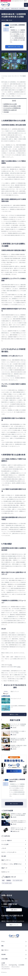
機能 (2, 945)
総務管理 (9, 880)
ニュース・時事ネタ (6, 840)
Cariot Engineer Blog (13, 964)
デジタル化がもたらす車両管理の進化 (12, 108)
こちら (6, 2)
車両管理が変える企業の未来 (10, 110)
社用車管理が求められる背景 (10, 104)
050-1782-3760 (10, 904)
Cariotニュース (15, 831)
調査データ (4, 868)
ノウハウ (10, 20)
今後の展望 (6, 112)
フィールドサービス (17, 880)
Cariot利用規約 (21, 964)
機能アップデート (6, 860)
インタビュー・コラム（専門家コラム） (11, 864)
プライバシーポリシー (15, 966)
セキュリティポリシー (5, 966)
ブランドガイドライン (5, 968)
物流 (3, 880)
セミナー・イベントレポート (8, 852)
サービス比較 (4, 844)
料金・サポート (4, 950)
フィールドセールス (6, 883)
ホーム (2, 941)
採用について (4, 964)
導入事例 (3, 856)
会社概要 (3, 963)
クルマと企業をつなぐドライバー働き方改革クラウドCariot (5, 5)
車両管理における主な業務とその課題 (12, 106)
